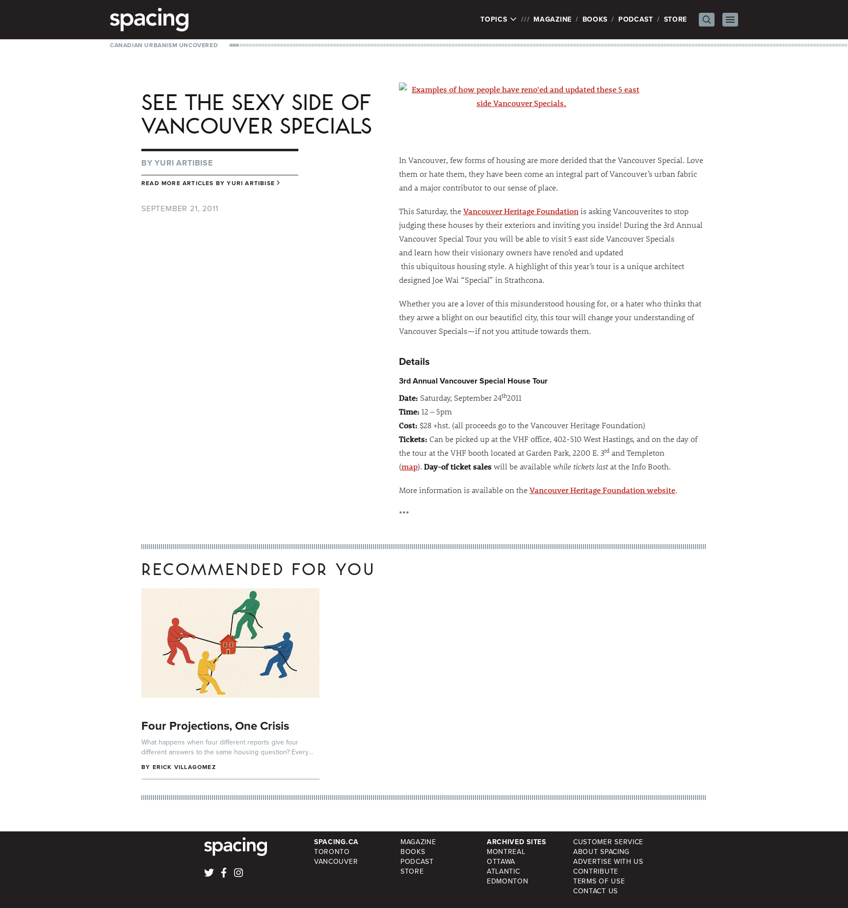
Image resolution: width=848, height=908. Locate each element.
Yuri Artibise (183, 162)
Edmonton (508, 881)
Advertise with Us (608, 861)
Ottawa (501, 861)
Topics (494, 20)
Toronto (332, 852)
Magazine (552, 19)
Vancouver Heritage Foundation (521, 211)
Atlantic (503, 871)
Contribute (595, 871)
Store (676, 19)
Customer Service (608, 842)
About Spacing (601, 852)
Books (595, 19)
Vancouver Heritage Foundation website (602, 490)
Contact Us (595, 891)
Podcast (635, 19)
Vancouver (336, 861)
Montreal (506, 852)
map (409, 466)
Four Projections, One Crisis (215, 726)
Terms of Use (599, 881)
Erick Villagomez (184, 767)
